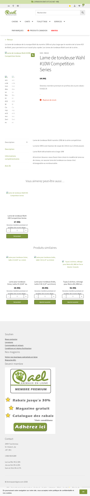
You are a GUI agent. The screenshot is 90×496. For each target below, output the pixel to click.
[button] (33, 55)
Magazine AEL (10, 360)
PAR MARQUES (17, 30)
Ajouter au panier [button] (45, 302)
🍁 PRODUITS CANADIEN (37, 30)
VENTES (54, 30)
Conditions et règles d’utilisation (18, 348)
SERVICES (58, 21)
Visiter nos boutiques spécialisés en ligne (21, 357)
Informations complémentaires (12, 157)
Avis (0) (8, 166)
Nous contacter (11, 339)
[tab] (17, 142)
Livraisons (9, 342)
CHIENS (15, 21)
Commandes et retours (14, 345)
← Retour (9, 39)
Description (9, 142)
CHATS (27, 21)
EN (9, 6)
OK (83, 492)
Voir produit (17, 236)
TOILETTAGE (42, 21)
